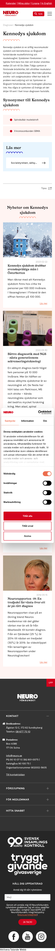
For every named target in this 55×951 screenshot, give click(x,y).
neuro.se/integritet (27, 915)
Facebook (13, 936)
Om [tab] (45, 421)
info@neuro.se (14, 755)
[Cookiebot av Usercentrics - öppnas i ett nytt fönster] (38, 412)
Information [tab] (27, 421)
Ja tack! (27, 922)
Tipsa (44, 188)
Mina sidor (24, 3)
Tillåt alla (27, 516)
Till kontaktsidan (15, 774)
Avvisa (27, 536)
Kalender (11, 3)
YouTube (27, 936)
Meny (49, 13)
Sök (40, 13)
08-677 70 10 (23, 731)
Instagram (41, 936)
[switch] (47, 483)
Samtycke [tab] (10, 421)
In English (47, 3)
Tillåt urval (27, 526)
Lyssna (35, 3)
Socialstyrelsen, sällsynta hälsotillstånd (30, 162)
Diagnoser (8, 25)
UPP (51, 683)
